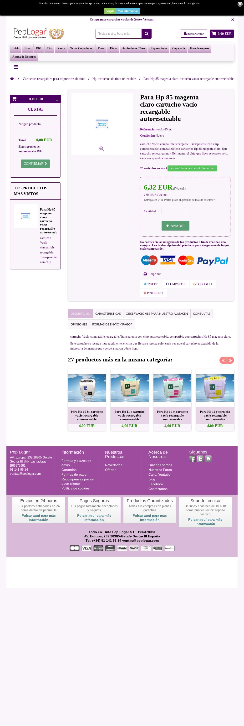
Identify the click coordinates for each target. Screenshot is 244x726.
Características (108, 313)
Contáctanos (158, 489)
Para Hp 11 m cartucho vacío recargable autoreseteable (172, 415)
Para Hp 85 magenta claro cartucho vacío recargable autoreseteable (50, 221)
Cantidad (150, 211)
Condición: (147, 135)
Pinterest (154, 293)
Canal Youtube (159, 474)
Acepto (110, 11)
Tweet (152, 284)
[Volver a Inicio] (12, 78)
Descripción (80, 313)
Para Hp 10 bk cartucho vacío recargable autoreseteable (87, 415)
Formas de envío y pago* (112, 324)
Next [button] (230, 360)
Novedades (113, 465)
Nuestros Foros (160, 470)
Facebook (155, 484)
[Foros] (208, 458)
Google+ (205, 284)
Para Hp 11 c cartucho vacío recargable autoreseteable (130, 415)
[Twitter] (200, 458)
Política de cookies (75, 488)
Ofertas (110, 470)
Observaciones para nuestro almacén (157, 313)
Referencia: (148, 129)
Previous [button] (223, 360)
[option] (87, 400)
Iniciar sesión (195, 34)
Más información (128, 11)
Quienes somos (160, 465)
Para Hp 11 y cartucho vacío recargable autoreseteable (215, 415)
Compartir (176, 284)
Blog (151, 479)
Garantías (68, 470)
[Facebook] (192, 458)
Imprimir (155, 274)
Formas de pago (73, 474)
